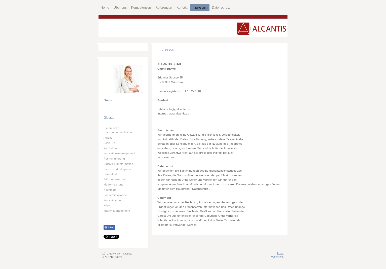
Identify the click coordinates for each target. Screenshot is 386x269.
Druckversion (114, 253)
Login (280, 253)
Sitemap (127, 253)
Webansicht (277, 256)
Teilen (110, 227)
